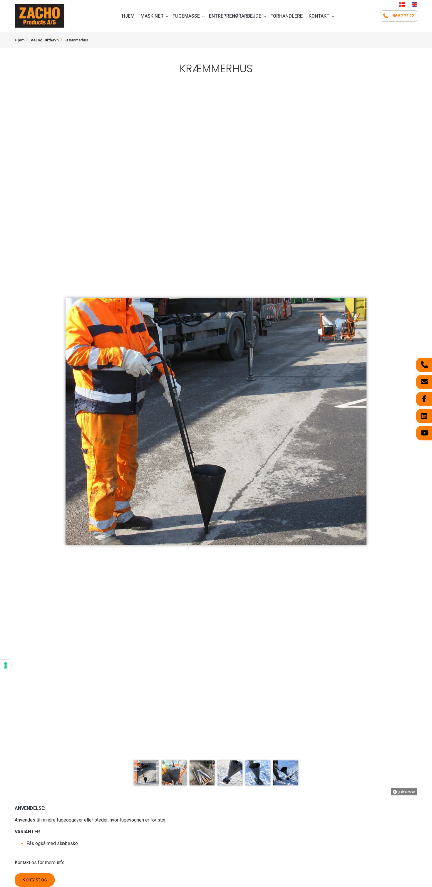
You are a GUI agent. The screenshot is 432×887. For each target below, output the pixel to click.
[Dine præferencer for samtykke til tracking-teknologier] (5, 665)
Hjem (20, 40)
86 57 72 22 (403, 16)
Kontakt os (34, 880)
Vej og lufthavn (45, 40)
